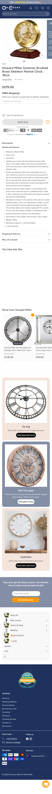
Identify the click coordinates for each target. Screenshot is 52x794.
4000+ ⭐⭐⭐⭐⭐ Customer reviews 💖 (25, 2)
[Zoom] (42, 55)
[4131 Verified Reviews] (27, 689)
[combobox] (26, 14)
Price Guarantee (8, 705)
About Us (5, 698)
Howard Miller (23, 309)
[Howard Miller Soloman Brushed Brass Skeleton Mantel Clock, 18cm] (18, 278)
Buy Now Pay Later (9, 709)
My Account (6, 726)
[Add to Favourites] (47, 122)
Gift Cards (6, 716)
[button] (45, 784)
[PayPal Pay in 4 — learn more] (31, 134)
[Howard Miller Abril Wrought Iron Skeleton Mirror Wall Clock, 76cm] (18, 338)
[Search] (47, 14)
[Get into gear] (26, 465)
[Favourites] (36, 8)
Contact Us (6, 723)
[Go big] (26, 401)
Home (4, 64)
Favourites (6, 712)
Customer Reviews (9, 719)
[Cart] (42, 8)
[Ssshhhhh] (26, 532)
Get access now (25, 599)
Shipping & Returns (9, 702)
